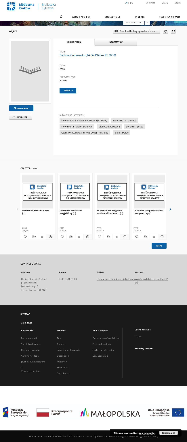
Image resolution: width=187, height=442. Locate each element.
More (159, 245)
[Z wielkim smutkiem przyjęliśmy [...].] (75, 192)
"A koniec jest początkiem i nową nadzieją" (148, 212)
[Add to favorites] (165, 31)
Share (165, 2)
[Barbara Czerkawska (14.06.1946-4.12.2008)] (30, 71)
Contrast (150, 2)
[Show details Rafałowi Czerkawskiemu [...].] (50, 236)
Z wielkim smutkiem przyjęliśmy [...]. (71, 212)
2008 (62, 69)
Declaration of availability (106, 338)
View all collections (31, 371)
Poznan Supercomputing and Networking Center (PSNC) (127, 436)
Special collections (30, 344)
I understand (168, 433)
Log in (138, 336)
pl (131, 3)
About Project (81, 16)
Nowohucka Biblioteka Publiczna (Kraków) (84, 120)
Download (21, 116)
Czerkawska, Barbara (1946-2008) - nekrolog (84, 132)
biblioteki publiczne (109, 126)
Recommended (29, 338)
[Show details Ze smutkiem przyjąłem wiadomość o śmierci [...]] (124, 236)
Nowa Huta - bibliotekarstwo (77, 126)
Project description (102, 344)
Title (59, 338)
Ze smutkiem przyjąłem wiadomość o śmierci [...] (110, 212)
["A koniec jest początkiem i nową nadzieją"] (149, 192)
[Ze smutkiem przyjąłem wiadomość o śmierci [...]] (112, 192)
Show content (21, 108)
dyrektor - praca (134, 126)
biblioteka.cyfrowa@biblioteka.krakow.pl (117, 279)
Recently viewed (169, 16)
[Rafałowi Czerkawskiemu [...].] (37, 192)
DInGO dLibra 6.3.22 (62, 436)
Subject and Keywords (68, 349)
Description (63, 355)
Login (178, 2)
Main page (26, 322)
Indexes (140, 16)
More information (147, 433)
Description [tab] (74, 42)
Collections (113, 16)
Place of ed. (63, 367)
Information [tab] (116, 42)
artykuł (63, 80)
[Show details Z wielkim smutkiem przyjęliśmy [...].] (87, 236)
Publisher (62, 361)
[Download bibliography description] (33, 236)
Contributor (63, 373)
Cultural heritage (30, 355)
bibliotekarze (122, 132)
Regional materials (31, 349)
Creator (61, 344)
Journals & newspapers (33, 361)
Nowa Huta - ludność (124, 120)
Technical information (104, 349)
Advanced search (133, 22)
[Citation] (173, 31)
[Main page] (61, 17)
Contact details (100, 355)
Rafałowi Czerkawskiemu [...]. (35, 212)
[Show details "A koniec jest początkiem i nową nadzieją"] (161, 236)
